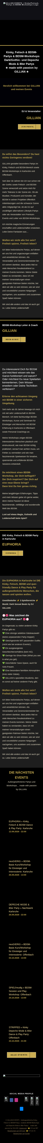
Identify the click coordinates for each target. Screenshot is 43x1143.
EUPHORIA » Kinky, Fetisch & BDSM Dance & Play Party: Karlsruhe (21, 825)
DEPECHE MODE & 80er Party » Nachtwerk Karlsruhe (21, 908)
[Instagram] (16, 1100)
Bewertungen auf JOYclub (16, 1131)
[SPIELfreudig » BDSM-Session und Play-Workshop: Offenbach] (21, 968)
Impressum (23, 1128)
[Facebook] (11, 1100)
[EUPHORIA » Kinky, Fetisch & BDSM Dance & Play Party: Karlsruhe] (21, 802)
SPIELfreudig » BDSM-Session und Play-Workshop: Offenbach (20, 991)
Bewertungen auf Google (21, 1133)
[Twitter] (21, 1100)
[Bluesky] (21, 1109)
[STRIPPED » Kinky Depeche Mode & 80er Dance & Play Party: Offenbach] (21, 1008)
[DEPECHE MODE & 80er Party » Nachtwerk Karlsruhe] (21, 885)
